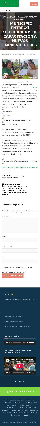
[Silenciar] (28, 343)
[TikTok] (10, 10)
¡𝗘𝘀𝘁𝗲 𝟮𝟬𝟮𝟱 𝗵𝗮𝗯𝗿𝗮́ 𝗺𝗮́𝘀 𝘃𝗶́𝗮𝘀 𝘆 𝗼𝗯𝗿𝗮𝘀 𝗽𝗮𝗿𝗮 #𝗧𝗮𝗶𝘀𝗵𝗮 (13, 176)
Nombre (5, 236)
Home (5, 16)
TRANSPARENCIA (30, 400)
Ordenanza (28, 402)
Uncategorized (15, 16)
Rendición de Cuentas (26, 405)
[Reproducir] (7, 343)
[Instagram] (6, 10)
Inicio (6, 400)
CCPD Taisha (20, 407)
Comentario (6, 216)
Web (3, 257)
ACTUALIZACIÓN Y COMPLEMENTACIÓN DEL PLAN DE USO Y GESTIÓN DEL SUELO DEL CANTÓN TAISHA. (20, 410)
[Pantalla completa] (33, 373)
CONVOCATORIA (18, 402)
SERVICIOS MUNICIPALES (16, 400)
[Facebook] (3, 10)
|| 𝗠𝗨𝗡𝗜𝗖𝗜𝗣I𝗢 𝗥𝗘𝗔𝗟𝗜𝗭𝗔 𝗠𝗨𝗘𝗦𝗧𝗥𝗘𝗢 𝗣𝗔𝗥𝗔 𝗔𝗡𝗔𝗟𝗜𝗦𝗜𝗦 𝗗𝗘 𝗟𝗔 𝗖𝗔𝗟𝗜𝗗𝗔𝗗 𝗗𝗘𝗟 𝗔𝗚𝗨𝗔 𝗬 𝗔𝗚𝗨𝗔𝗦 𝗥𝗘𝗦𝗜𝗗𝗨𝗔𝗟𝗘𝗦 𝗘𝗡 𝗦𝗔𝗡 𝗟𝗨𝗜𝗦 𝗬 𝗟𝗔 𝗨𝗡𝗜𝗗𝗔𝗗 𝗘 (14, 188)
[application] (20, 343)
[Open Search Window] (37, 10)
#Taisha (34, 87)
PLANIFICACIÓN (7, 402)
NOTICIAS (14, 405)
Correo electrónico (7, 246)
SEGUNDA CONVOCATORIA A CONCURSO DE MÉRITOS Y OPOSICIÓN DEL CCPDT (24, 414)
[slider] (32, 342)
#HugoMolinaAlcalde (10, 167)
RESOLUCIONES (9, 407)
